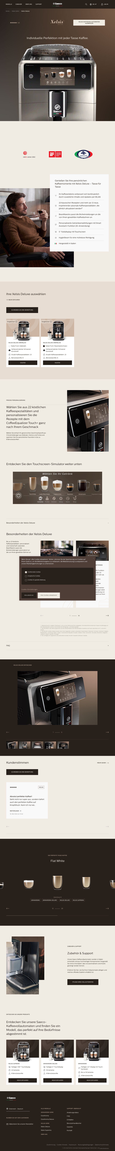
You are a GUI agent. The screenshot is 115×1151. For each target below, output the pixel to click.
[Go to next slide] (107, 616)
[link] (10, 4)
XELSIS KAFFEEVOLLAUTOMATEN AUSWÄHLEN (89, 22)
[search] (86, 4)
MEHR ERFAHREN (22, 1080)
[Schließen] (94, 558)
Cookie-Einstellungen (104, 1148)
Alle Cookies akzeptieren (49, 595)
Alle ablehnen (29, 595)
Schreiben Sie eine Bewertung (22, 310)
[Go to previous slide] (7, 909)
